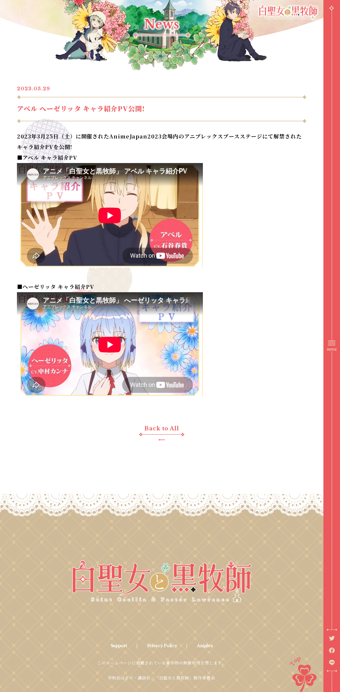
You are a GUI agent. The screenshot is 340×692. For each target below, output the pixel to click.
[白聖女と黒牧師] (161, 581)
